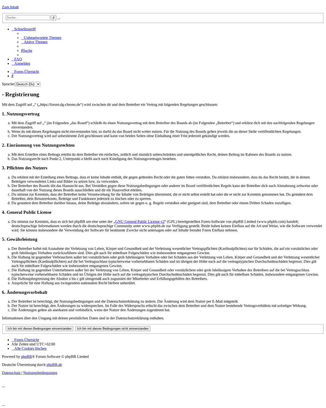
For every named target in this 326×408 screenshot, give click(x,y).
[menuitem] (41, 38)
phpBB (26, 356)
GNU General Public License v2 (139, 222)
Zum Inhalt (10, 7)
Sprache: (8, 84)
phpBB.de (54, 365)
